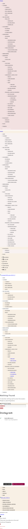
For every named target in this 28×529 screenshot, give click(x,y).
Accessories (5, 34)
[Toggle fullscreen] (1, 526)
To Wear (5, 5)
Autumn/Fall (13, 99)
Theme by (2, 514)
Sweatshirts (8, 9)
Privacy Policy (6, 500)
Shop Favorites (9, 65)
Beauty (9, 76)
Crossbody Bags (12, 40)
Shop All (10, 67)
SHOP (4, 3)
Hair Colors (13, 86)
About (4, 491)
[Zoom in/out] (0, 526)
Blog (4, 489)
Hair (9, 82)
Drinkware (5, 55)
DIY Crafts (10, 103)
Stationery (5, 26)
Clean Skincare (11, 78)
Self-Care (10, 107)
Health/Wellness (12, 113)
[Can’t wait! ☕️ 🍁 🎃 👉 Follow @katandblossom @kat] (14, 432)
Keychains (7, 36)
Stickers (7, 30)
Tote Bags (10, 174)
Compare (7, 121)
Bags (6, 38)
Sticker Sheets (8, 32)
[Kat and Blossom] (5, 497)
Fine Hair (12, 84)
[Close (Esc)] (4, 526)
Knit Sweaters (8, 11)
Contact (5, 493)
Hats (6, 15)
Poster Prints (11, 22)
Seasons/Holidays (12, 226)
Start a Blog (11, 115)
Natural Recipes (12, 88)
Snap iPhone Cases (12, 51)
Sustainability (6, 506)
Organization (11, 111)
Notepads (7, 28)
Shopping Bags (11, 172)
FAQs (4, 495)
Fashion (10, 90)
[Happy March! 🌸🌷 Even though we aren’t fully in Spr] (14, 447)
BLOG (4, 61)
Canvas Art (10, 20)
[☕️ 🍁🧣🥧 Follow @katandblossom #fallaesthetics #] (14, 425)
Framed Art (10, 24)
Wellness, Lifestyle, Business (12, 92)
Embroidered (6, 53)
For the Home (11, 94)
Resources (10, 69)
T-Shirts (7, 7)
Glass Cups (7, 59)
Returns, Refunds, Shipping (9, 504)
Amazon (9, 203)
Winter (12, 101)
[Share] (3, 526)
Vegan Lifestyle (11, 105)
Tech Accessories (9, 47)
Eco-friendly (11, 109)
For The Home (6, 147)
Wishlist (7, 119)
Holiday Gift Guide (12, 201)
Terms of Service (7, 502)
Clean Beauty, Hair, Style (11, 74)
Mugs (6, 57)
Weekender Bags (11, 176)
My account (5, 248)
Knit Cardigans (8, 13)
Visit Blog (7, 63)
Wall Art (7, 149)
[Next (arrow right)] (1, 528)
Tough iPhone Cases (12, 49)
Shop (4, 487)
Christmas (12, 228)
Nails (9, 80)
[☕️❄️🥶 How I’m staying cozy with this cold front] (14, 470)
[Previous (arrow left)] (0, 528)
